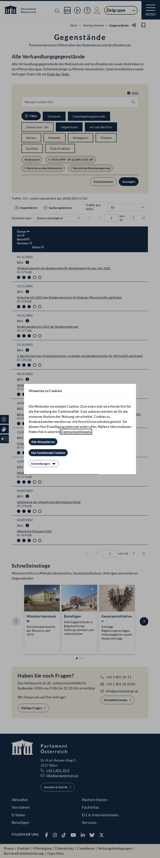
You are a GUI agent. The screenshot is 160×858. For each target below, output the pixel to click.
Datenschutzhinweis (76, 432)
